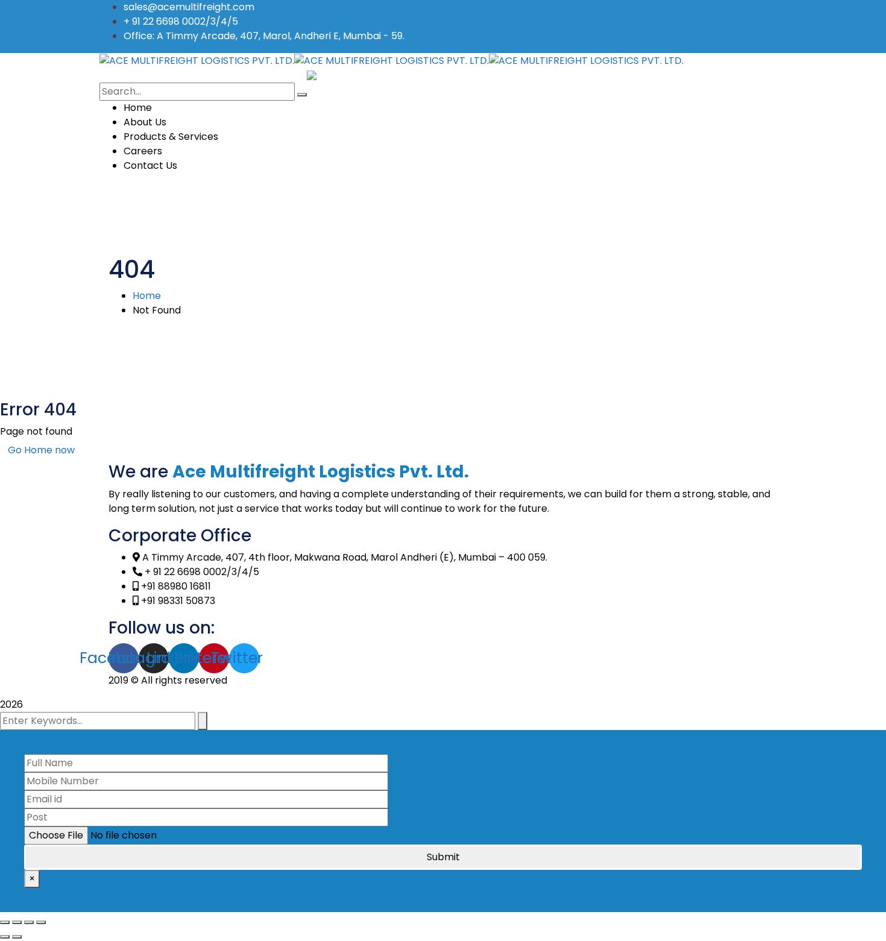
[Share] (17, 922)
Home (147, 296)
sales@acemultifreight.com (189, 7)
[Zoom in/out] (41, 922)
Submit (443, 857)
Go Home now (41, 450)
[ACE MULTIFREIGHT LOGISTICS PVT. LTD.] (196, 60)
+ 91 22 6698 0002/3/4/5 (181, 21)
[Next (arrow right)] (17, 937)
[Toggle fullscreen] (29, 922)
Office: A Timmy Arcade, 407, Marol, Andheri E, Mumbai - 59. (264, 36)
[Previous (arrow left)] (5, 937)
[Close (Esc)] (5, 922)
